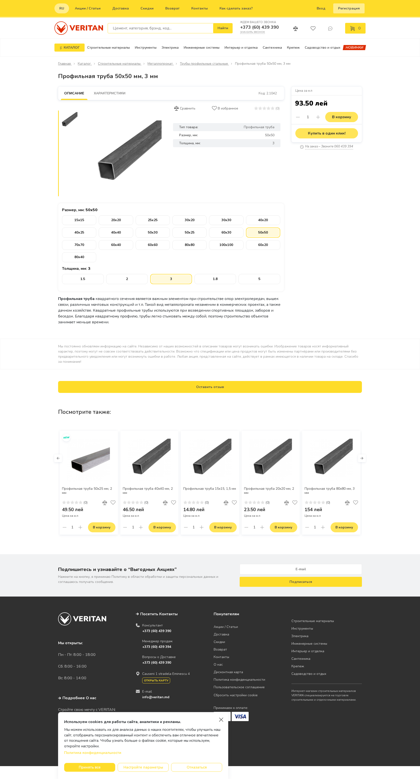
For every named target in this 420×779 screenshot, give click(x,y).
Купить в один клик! (327, 133)
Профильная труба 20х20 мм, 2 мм (269, 491)
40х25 (79, 232)
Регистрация (349, 8)
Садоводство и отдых (323, 47)
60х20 (263, 245)
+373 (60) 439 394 (156, 646)
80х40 (79, 257)
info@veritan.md (155, 697)
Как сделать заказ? (236, 8)
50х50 (263, 232)
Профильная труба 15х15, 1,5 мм (209, 489)
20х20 (116, 220)
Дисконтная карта (228, 672)
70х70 (79, 245)
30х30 (226, 220)
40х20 (263, 220)
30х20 (189, 220)
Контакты (199, 8)
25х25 (153, 220)
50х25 (189, 232)
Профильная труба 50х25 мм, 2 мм (87, 491)
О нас (218, 664)
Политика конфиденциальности (239, 679)
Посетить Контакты (159, 614)
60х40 (116, 245)
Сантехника (272, 47)
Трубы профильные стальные (204, 63)
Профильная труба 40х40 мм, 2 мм (148, 491)
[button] (58, 458)
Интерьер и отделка (241, 47)
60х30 (226, 232)
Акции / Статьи (88, 8)
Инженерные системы (201, 47)
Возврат (172, 8)
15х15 (79, 220)
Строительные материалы (108, 47)
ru (61, 8)
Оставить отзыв (210, 387)
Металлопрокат (161, 63)
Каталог (85, 63)
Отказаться (197, 767)
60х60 (153, 245)
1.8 (215, 279)
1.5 (82, 279)
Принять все (90, 767)
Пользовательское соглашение (239, 687)
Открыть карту (156, 680)
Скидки (147, 8)
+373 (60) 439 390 (259, 27)
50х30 (153, 232)
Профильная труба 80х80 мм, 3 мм (330, 491)
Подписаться (300, 582)
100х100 (226, 245)
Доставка (120, 8)
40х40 (116, 232)
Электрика (170, 47)
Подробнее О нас (79, 698)
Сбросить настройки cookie (236, 695)
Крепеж (293, 47)
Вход (321, 8)
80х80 (189, 245)
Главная (65, 63)
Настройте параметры (143, 767)
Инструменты (146, 47)
